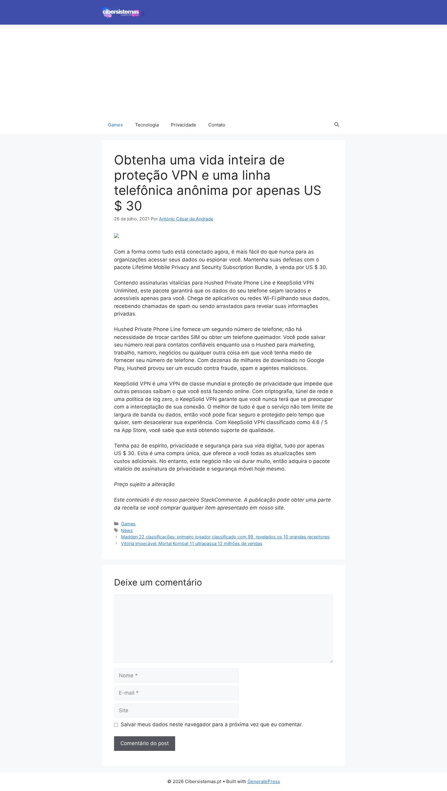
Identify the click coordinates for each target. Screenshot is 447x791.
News (127, 530)
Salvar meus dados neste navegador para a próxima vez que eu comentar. (212, 724)
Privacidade (183, 125)
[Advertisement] (223, 70)
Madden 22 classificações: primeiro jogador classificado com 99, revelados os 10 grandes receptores (225, 536)
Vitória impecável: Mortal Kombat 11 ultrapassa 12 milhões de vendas (191, 543)
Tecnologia (147, 125)
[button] (336, 125)
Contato (216, 125)
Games (115, 125)
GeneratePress (264, 781)
